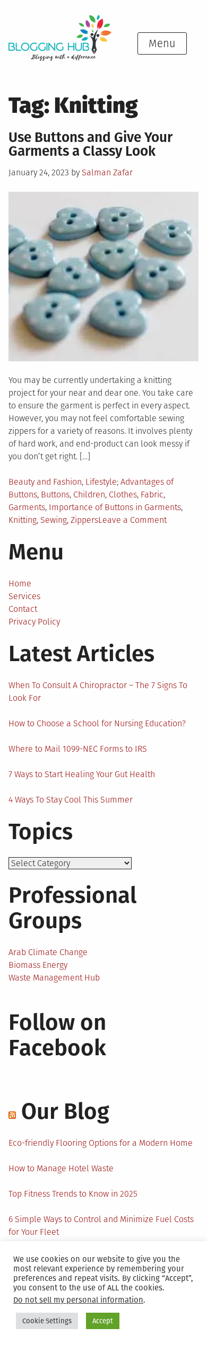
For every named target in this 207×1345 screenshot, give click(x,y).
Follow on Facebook (57, 1035)
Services (24, 596)
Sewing (53, 520)
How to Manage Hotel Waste (61, 1168)
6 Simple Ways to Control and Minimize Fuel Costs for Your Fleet (101, 1225)
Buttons (55, 494)
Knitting (22, 520)
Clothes (123, 494)
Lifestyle (101, 482)
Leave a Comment (132, 520)
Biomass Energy (37, 965)
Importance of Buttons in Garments (115, 507)
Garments (26, 507)
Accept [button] (102, 1321)
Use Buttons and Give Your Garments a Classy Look (90, 144)
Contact (22, 609)
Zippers (84, 520)
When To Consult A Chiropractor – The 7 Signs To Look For (97, 691)
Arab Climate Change (48, 952)
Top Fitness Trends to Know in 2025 (72, 1194)
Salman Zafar (107, 172)
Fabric (152, 494)
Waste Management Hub (54, 978)
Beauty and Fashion (45, 482)
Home (19, 583)
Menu (162, 43)
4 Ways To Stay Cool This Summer (70, 800)
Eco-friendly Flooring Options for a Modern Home (100, 1143)
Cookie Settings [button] (47, 1321)
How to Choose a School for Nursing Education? (97, 723)
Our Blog (65, 1111)
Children (89, 494)
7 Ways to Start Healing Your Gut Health (81, 774)
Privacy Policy (34, 622)
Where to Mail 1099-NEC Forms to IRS (77, 749)
